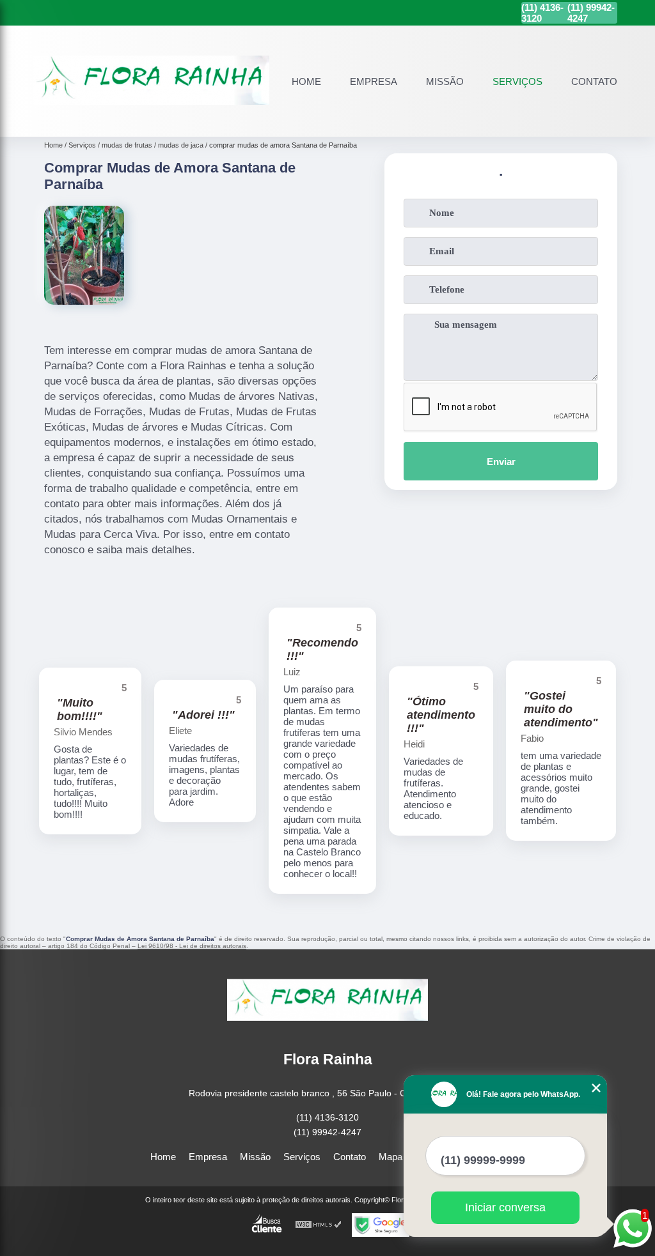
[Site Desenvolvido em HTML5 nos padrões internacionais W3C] (318, 1225)
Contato (594, 81)
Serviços (517, 81)
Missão (445, 81)
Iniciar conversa (505, 1207)
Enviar (501, 461)
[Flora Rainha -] (151, 121)
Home (306, 81)
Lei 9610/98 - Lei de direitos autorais (192, 945)
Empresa (373, 81)
